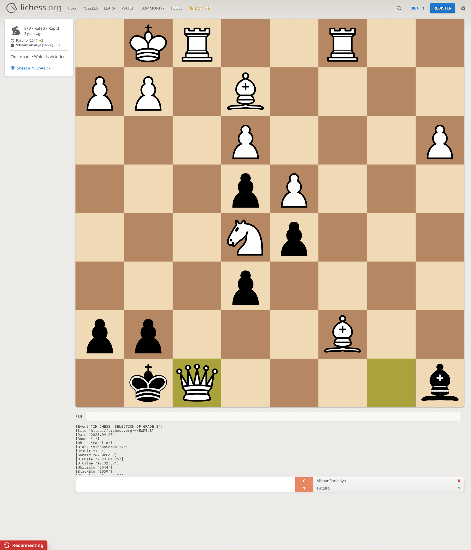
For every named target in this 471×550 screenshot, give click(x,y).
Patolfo (29, 40)
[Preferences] (463, 8)
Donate (202, 8)
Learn (110, 8)
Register (442, 8)
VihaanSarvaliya (38, 45)
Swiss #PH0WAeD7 (33, 68)
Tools (176, 8)
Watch (128, 8)
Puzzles (90, 8)
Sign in (417, 8)
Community (153, 8)
